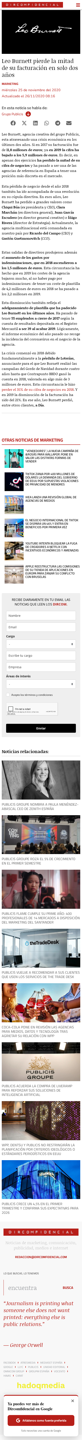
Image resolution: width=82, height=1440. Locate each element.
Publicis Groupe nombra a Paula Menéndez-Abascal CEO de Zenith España (40, 806)
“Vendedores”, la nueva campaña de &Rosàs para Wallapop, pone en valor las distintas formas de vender (52, 456)
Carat (19, 1376)
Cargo (10, 636)
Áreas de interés (18, 676)
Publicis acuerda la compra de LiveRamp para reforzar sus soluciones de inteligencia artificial (37, 1090)
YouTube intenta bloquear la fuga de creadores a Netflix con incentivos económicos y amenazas (52, 547)
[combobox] (30, 1287)
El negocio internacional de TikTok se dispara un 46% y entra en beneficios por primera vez (51, 523)
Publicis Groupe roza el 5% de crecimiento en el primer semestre (38, 861)
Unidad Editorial (54, 1367)
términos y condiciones (39, 695)
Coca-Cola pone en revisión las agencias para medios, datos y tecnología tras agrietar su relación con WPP (38, 1031)
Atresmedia (28, 1363)
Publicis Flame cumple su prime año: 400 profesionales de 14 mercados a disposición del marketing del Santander (41, 917)
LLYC (20, 1367)
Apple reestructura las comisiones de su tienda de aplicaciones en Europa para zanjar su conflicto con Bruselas (52, 572)
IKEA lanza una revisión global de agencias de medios (51, 498)
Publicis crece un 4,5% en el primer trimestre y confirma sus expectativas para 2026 (40, 1208)
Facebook (9, 1363)
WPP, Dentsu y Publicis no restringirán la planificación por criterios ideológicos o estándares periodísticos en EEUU (38, 1149)
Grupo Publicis (12, 114)
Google (8, 1367)
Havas (7, 1376)
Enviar (41, 728)
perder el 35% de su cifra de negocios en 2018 (38, 389)
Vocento (59, 1371)
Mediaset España (51, 1363)
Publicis (33, 1367)
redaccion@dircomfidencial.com (41, 1257)
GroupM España (39, 1371)
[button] (13, 123)
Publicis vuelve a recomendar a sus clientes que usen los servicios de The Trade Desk (41, 974)
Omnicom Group (13, 1371)
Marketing (10, 84)
